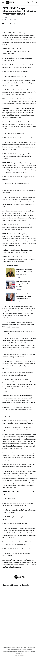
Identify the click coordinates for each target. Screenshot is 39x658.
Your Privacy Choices (30, 651)
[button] (3, 2)
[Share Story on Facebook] (3, 23)
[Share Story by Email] (10, 23)
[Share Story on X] (7, 23)
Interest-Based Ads (27, 649)
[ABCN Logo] (10, 2)
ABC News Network (8, 647)
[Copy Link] (14, 23)
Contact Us (19, 653)
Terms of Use (21, 651)
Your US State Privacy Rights (28, 647)
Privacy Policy (16, 647)
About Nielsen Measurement (10, 651)
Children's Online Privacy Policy (14, 649)
